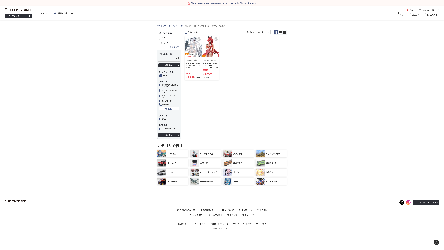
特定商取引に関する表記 (219, 224)
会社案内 (181, 224)
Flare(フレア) (167, 101)
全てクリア (174, 47)
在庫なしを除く (193, 32)
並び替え (250, 32)
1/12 (164, 119)
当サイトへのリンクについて (242, 224)
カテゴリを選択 (12, 16)
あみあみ (163, 43)
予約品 (162, 37)
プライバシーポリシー (198, 224)
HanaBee (165, 104)
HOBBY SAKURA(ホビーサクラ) (170, 86)
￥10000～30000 (168, 128)
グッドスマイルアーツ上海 (170, 91)
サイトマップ (261, 224)
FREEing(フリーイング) (169, 97)
